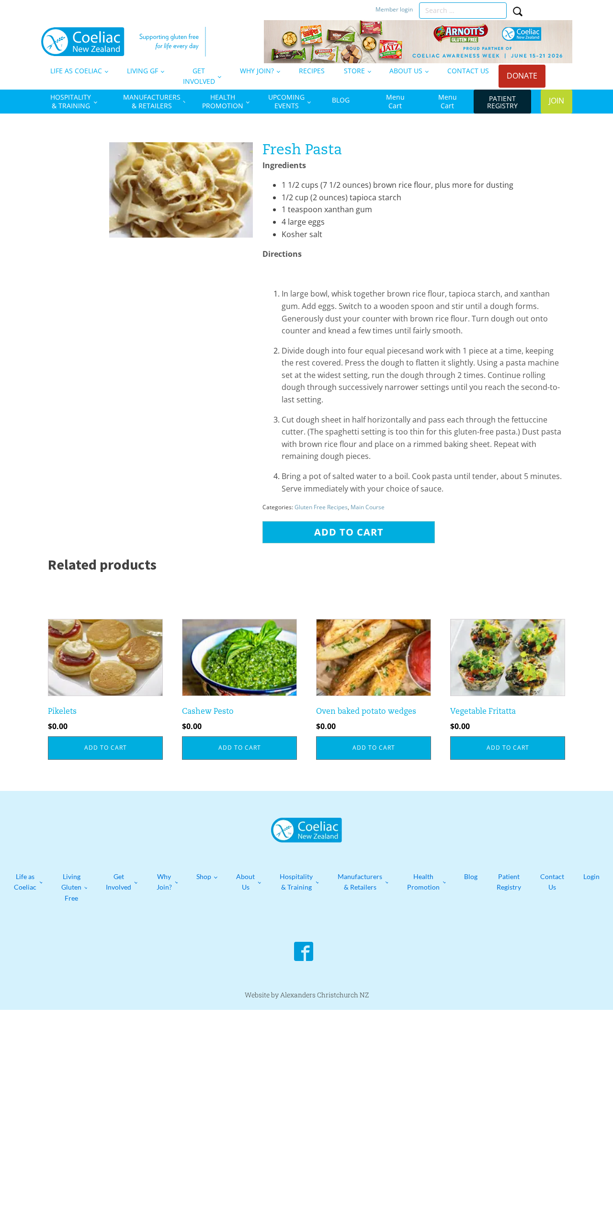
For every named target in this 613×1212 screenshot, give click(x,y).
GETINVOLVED (199, 76)
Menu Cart (395, 101)
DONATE (522, 75)
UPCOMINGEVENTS (286, 101)
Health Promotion (423, 881)
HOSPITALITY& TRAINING (70, 101)
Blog (470, 876)
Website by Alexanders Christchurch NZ (307, 994)
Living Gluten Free (71, 887)
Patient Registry (509, 881)
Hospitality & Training (296, 881)
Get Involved (118, 881)
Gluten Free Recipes (321, 507)
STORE (354, 70)
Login (591, 876)
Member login (394, 9)
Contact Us (552, 881)
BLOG (341, 99)
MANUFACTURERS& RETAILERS (152, 101)
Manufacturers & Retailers (360, 881)
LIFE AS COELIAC (76, 70)
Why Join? (164, 881)
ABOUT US (405, 70)
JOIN (556, 100)
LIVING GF (142, 70)
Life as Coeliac (25, 881)
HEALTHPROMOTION (222, 101)
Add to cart (349, 532)
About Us (245, 881)
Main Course (368, 507)
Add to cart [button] (105, 747)
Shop (203, 876)
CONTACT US (468, 70)
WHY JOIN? (257, 70)
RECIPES (312, 70)
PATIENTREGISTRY (502, 102)
